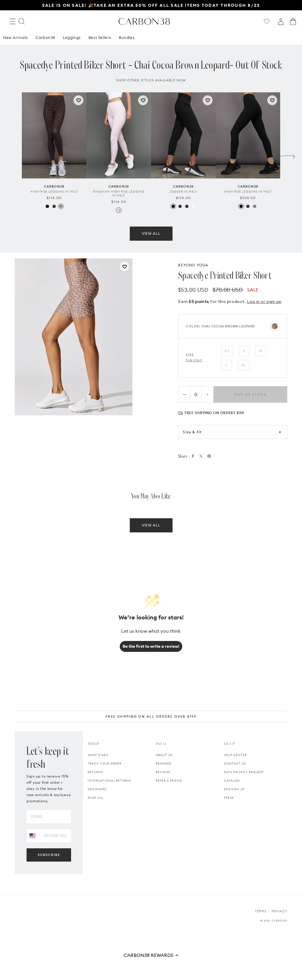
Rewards (163, 763)
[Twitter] (201, 456)
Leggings (72, 37)
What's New (98, 755)
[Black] (47, 206)
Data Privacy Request (244, 772)
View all (151, 233)
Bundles (126, 37)
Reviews (163, 772)
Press (229, 798)
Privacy (279, 911)
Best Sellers (99, 37)
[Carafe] (187, 206)
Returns (95, 772)
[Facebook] (193, 456)
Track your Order (105, 763)
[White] (194, 206)
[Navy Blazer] (54, 206)
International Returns (109, 781)
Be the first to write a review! (151, 646)
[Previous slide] (14, 154)
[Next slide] (287, 154)
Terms (261, 911)
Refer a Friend (169, 781)
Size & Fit (192, 432)
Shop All (96, 798)
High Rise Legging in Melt (54, 191)
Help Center (235, 755)
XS (226, 351)
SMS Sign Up (234, 789)
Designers (97, 789)
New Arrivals (15, 37)
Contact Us (235, 763)
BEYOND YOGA (193, 265)
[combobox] (33, 835)
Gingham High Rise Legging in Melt (119, 193)
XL (243, 365)
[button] (151, 955)
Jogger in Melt (183, 191)
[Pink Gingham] (119, 210)
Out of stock (250, 394)
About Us (164, 755)
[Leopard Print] (61, 206)
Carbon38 (45, 37)
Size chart (194, 360)
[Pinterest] (209, 456)
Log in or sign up (264, 301)
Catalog (232, 781)
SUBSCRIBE (49, 855)
